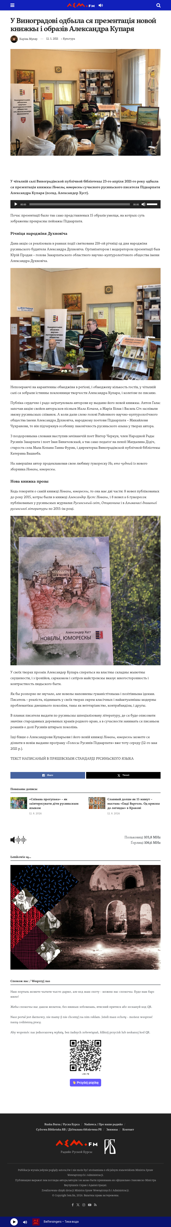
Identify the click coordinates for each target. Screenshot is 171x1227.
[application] (85, 204)
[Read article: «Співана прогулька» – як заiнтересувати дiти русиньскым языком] (18, 803)
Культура (69, 38)
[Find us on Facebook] (73, 1205)
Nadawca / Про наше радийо (103, 1124)
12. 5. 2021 (52, 38)
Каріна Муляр (28, 38)
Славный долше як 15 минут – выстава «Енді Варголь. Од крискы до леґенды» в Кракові (133, 804)
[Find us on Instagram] (83, 1205)
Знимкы (112, 1129)
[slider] (152, 204)
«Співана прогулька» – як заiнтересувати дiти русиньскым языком (54, 804)
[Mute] (143, 204)
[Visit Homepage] (80, 5)
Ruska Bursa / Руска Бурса (62, 1124)
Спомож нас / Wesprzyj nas (30, 981)
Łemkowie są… (20, 857)
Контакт (128, 1129)
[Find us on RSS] (95, 1205)
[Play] (16, 204)
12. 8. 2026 (35, 813)
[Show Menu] (12, 5)
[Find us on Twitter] (78, 1205)
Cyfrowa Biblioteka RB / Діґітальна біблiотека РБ (69, 1129)
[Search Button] (158, 5)
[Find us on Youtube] (89, 1205)
